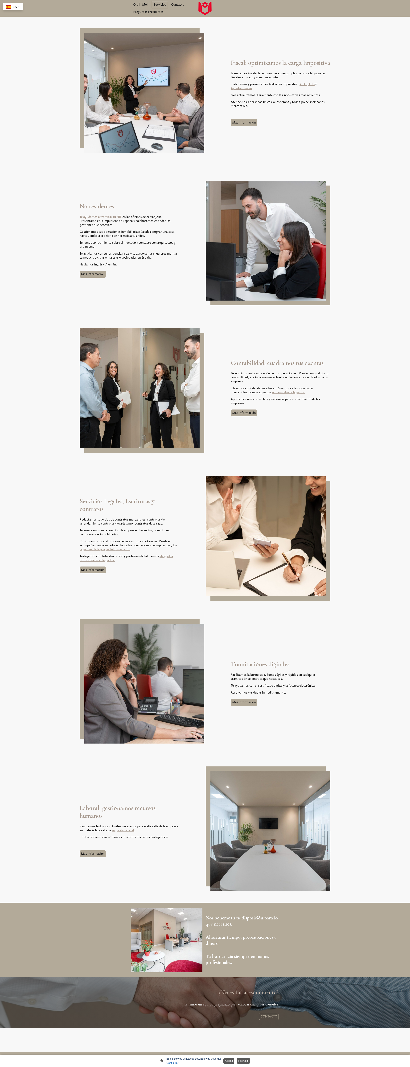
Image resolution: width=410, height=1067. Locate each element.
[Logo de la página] (205, 8)
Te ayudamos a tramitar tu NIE (101, 217)
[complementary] (13, 7)
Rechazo (243, 1060)
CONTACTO (269, 1017)
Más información (244, 123)
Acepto (229, 1060)
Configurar (172, 1063)
